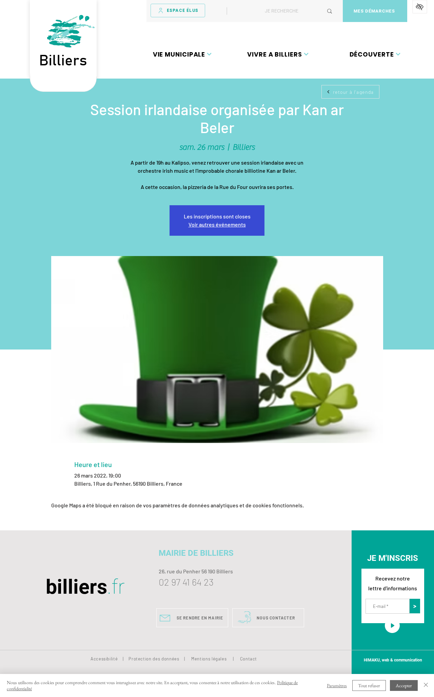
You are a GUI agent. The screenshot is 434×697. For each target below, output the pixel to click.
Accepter (404, 685)
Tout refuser (369, 685)
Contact (248, 658)
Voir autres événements (217, 224)
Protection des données (154, 658)
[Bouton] (63, 84)
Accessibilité (104, 658)
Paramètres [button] (337, 685)
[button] (182, 54)
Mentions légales (208, 658)
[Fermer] (426, 685)
